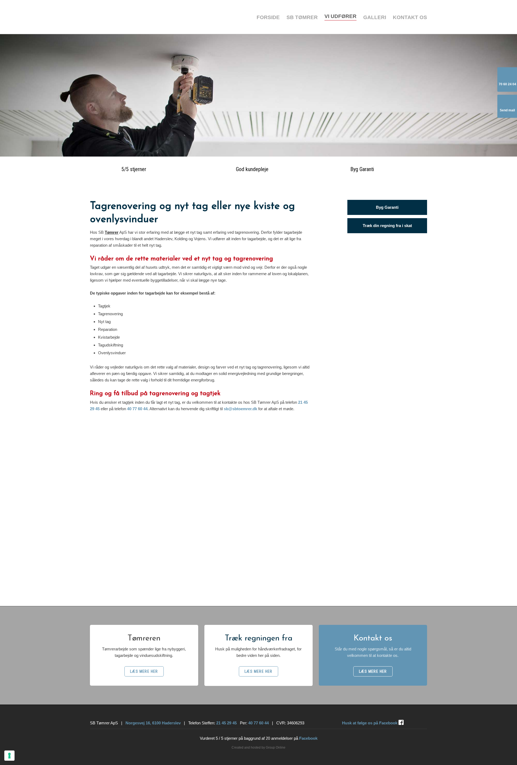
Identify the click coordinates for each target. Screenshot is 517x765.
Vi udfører (340, 16)
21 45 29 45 (226, 723)
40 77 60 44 (137, 408)
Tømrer (111, 232)
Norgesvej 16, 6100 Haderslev (153, 723)
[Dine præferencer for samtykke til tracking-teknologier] (9, 755)
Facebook (308, 738)
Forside (268, 17)
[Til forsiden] (144, 17)
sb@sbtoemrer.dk (240, 408)
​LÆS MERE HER (144, 671)
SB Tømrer (302, 17)
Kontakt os (410, 17)
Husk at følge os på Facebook (369, 723)
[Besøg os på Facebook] (401, 722)
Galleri (374, 17)
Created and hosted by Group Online (258, 747)
